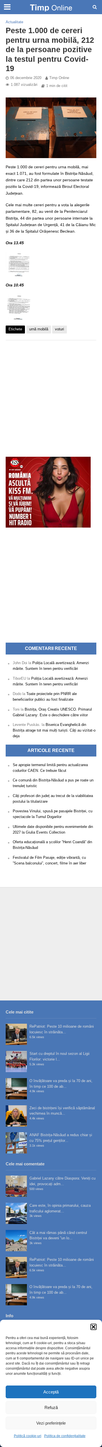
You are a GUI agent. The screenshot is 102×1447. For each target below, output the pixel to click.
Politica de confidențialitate (65, 1436)
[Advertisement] (51, 396)
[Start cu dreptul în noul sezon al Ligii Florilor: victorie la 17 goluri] (16, 1061)
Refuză (51, 1407)
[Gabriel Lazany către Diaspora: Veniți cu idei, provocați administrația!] (16, 1186)
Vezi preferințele (51, 1423)
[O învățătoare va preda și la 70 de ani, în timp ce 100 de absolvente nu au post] (16, 1088)
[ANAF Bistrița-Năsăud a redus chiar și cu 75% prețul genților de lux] (16, 1142)
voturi (59, 329)
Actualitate (14, 22)
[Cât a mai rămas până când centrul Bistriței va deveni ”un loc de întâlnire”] (16, 1240)
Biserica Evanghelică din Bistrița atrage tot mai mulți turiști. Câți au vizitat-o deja (54, 730)
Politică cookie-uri (27, 1436)
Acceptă (51, 1391)
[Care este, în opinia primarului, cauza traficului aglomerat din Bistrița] (16, 1213)
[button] (93, 1327)
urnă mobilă (38, 329)
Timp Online (59, 78)
